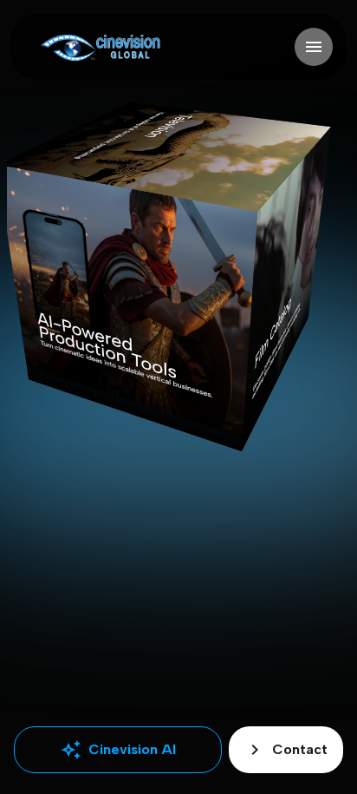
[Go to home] (100, 47)
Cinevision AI (118, 749)
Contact (286, 749)
